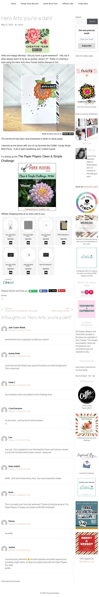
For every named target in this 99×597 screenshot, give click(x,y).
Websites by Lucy (86, 561)
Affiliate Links (67, 4)
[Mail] (82, 292)
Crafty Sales (83, 4)
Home (13, 4)
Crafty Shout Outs (50, 4)
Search (78, 17)
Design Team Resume (29, 4)
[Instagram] (87, 292)
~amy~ (91, 150)
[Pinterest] (91, 292)
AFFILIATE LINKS (91, 187)
